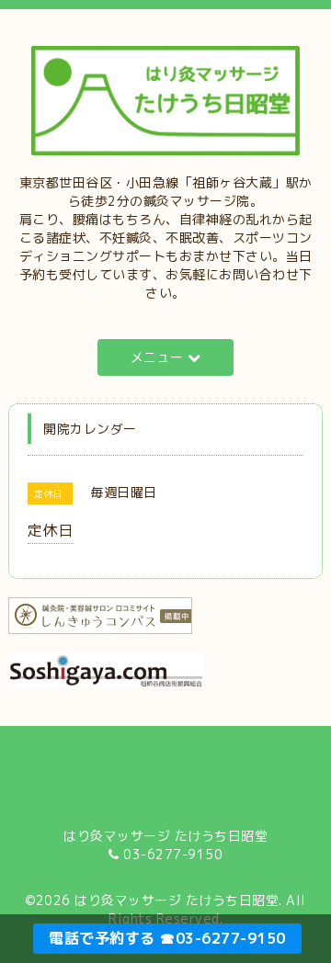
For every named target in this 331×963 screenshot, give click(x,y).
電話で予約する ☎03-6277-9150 (167, 938)
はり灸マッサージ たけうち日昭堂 (176, 900)
